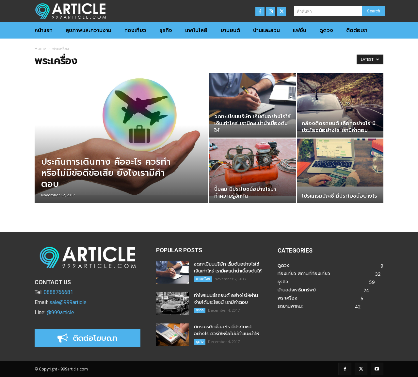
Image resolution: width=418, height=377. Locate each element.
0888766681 (58, 292)
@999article (60, 312)
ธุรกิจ (199, 310)
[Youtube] (377, 369)
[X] (281, 11)
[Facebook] (260, 11)
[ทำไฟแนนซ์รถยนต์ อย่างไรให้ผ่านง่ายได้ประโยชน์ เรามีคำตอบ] (172, 303)
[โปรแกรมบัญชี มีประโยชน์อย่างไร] (340, 163)
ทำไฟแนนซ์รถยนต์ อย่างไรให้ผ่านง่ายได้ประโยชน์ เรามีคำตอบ (226, 299)
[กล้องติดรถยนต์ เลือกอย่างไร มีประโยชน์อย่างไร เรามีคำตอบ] (340, 102)
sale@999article (68, 302)
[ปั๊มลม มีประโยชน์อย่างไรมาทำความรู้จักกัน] (252, 167)
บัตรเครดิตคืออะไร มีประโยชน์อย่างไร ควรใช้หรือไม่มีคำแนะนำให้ (226, 330)
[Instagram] (270, 11)
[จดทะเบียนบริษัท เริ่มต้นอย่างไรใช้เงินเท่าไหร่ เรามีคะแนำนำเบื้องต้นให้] (252, 98)
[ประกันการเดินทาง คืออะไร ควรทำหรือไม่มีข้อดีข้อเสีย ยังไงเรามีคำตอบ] (121, 134)
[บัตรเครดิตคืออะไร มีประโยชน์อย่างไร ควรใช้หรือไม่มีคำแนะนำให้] (172, 334)
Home (40, 48)
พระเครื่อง (203, 278)
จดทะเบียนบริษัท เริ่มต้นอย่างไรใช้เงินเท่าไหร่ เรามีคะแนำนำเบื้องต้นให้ (228, 267)
